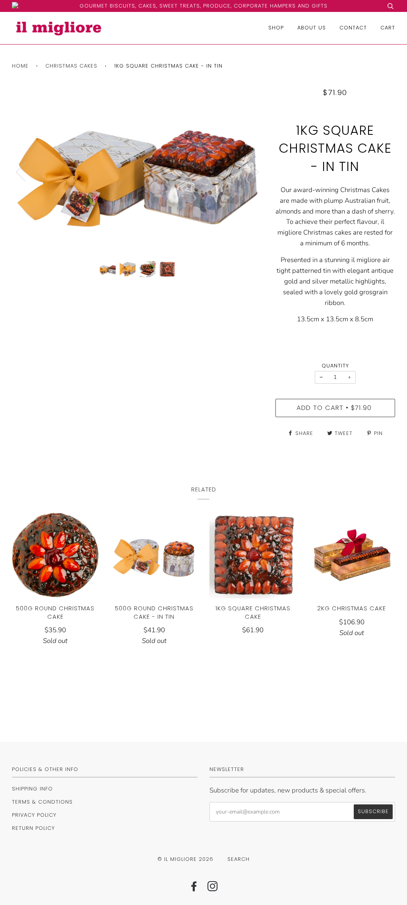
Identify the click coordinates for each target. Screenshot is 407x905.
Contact (353, 27)
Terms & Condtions (42, 802)
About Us (311, 27)
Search (238, 859)
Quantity (335, 365)
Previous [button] (25, 171)
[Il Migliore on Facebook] (194, 888)
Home (20, 66)
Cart (387, 27)
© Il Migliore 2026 (185, 859)
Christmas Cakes (71, 66)
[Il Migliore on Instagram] (212, 888)
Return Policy (33, 828)
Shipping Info (32, 788)
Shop (276, 27)
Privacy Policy (34, 815)
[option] (138, 171)
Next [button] (249, 171)
